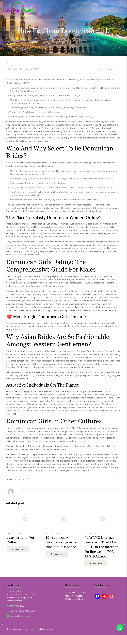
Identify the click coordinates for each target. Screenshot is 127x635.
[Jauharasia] (17, 8)
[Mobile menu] (123, 8)
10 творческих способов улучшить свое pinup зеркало (61, 542)
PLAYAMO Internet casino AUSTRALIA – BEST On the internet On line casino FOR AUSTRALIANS (101, 546)
